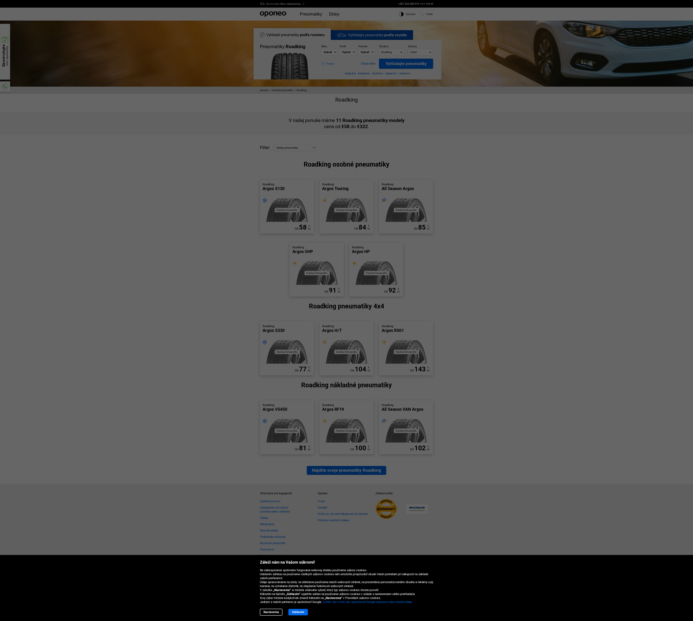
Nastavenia (271, 612)
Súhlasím (298, 612)
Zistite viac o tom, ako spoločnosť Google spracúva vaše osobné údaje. (367, 602)
